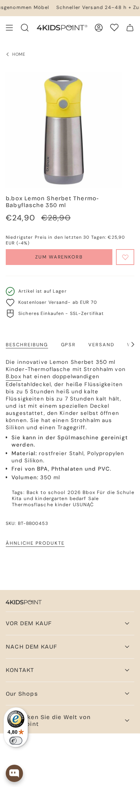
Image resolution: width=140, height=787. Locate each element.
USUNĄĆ (83, 505)
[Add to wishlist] (125, 257)
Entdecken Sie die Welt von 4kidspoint (48, 720)
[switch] (15, 741)
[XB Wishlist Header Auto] (114, 27)
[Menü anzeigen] (9, 27)
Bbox (89, 492)
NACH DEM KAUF (31, 646)
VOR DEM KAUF (29, 623)
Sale (93, 498)
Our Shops (22, 693)
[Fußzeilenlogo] (24, 602)
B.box (13, 376)
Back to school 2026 (54, 492)
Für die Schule (115, 492)
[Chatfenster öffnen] (14, 773)
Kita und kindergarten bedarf (49, 498)
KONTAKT (20, 670)
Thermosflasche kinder (41, 505)
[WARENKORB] (129, 27)
